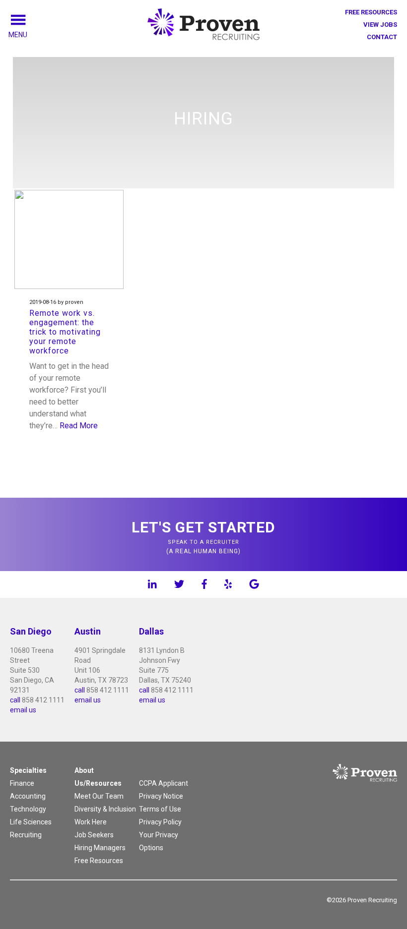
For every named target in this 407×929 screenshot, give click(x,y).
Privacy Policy (160, 822)
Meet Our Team (99, 796)
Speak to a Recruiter (203, 537)
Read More (79, 425)
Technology (28, 809)
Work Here (90, 822)
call (15, 700)
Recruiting (26, 835)
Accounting (28, 796)
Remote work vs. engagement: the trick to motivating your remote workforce (65, 331)
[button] (29, 35)
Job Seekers (94, 835)
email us (23, 710)
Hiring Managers (100, 848)
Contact (382, 37)
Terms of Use (160, 809)
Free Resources (371, 12)
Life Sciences (31, 822)
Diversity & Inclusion (105, 809)
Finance (22, 783)
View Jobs (380, 24)
